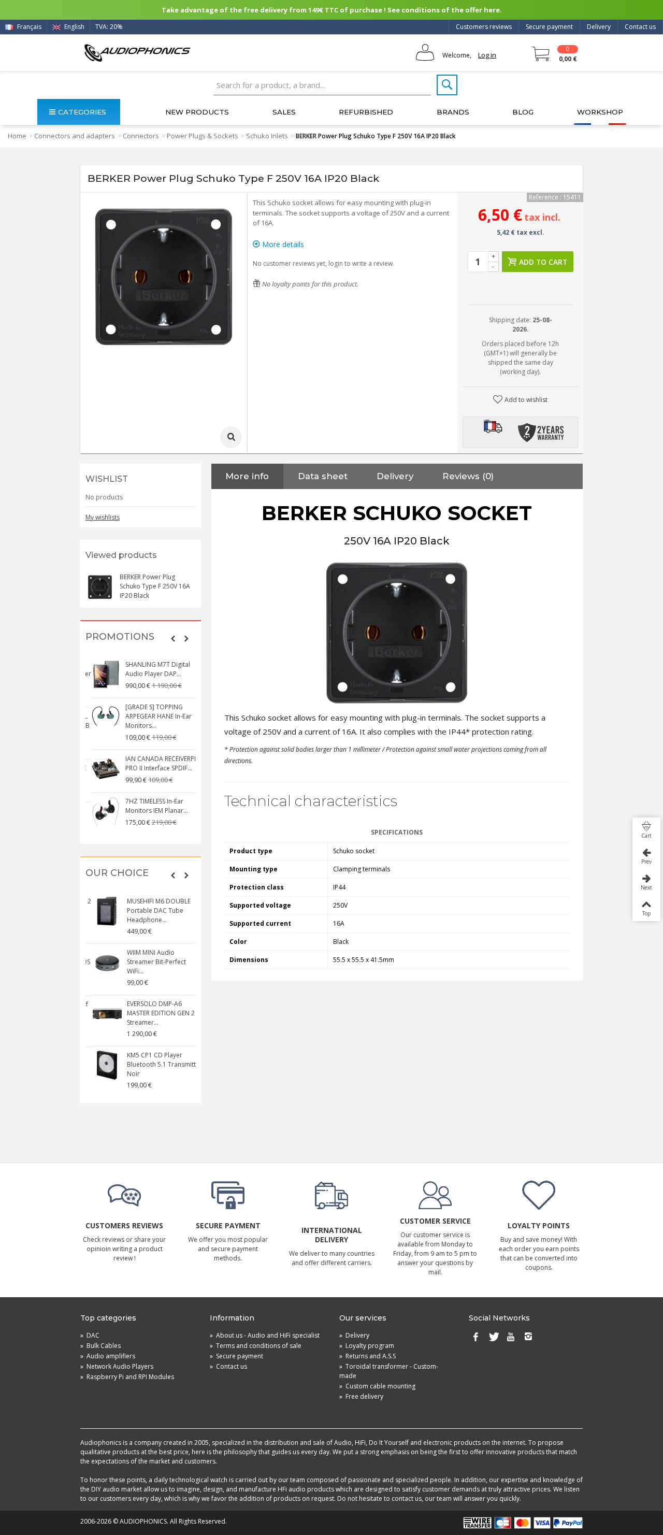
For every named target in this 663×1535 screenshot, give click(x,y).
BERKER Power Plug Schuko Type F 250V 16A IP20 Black (155, 586)
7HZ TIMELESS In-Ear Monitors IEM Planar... (151, 806)
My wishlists (102, 517)
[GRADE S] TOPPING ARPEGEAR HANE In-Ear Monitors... (153, 716)
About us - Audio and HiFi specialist (265, 1335)
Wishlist (106, 479)
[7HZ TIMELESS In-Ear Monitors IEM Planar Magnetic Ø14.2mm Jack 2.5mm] (100, 811)
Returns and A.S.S (367, 1356)
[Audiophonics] (137, 52)
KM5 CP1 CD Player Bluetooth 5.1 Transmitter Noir (157, 1064)
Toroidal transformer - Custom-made (388, 1371)
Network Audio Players (116, 1366)
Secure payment (549, 26)
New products (197, 112)
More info (247, 476)
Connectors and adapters (74, 135)
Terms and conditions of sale (255, 1345)
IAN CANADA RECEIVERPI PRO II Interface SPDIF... (155, 763)
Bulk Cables (100, 1345)
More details (282, 244)
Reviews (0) (468, 476)
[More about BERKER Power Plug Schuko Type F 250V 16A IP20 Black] (99, 586)
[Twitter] (493, 1337)
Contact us (640, 26)
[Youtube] (510, 1337)
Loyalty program (366, 1345)
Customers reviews (484, 26)
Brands (453, 112)
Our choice (117, 873)
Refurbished (366, 112)
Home (17, 135)
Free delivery (361, 1396)
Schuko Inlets (267, 135)
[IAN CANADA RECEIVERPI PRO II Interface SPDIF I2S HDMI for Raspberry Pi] (100, 768)
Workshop (600, 112)
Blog (523, 112)
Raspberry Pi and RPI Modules (127, 1376)
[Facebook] (475, 1337)
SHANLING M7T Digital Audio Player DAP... (152, 669)
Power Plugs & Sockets (202, 135)
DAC (89, 1335)
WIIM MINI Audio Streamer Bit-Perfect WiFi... (149, 961)
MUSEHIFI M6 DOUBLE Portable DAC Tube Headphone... (152, 910)
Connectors (141, 135)
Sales (284, 112)
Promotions (119, 637)
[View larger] (231, 437)
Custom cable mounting (377, 1386)
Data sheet (323, 476)
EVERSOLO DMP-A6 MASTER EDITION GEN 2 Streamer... (154, 1013)
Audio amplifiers (107, 1356)
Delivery (599, 26)
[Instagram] (528, 1337)
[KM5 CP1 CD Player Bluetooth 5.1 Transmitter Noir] (100, 1065)
